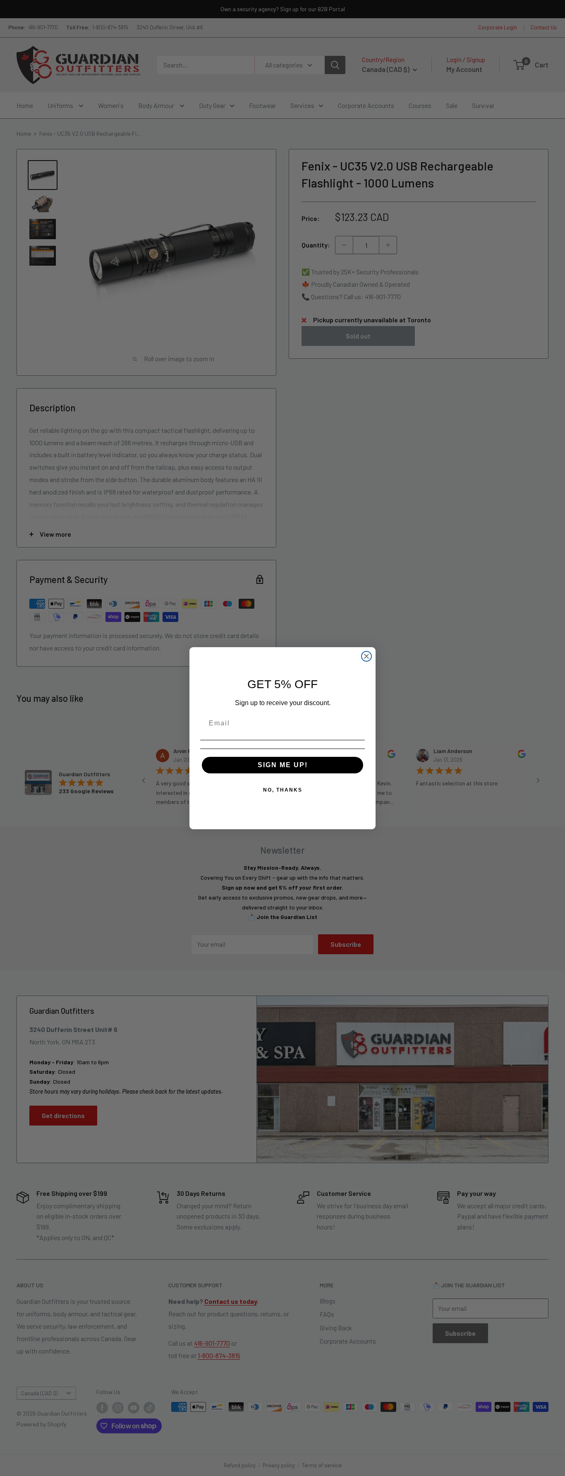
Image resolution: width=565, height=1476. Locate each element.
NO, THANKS (282, 790)
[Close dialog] (366, 656)
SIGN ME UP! (283, 764)
